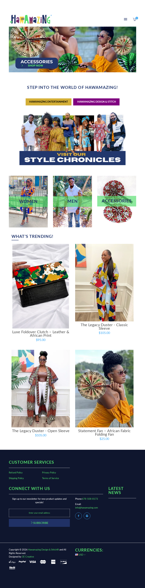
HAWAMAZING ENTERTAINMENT (48, 102)
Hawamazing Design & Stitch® (43, 550)
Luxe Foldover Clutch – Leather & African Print (40, 333)
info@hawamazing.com (86, 508)
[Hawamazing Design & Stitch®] (31, 19)
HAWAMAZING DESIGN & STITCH (96, 102)
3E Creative (28, 557)
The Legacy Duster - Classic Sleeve (104, 326)
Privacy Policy (49, 473)
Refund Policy (16, 473)
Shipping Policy (16, 478)
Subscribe (40, 523)
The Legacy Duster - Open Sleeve (40, 431)
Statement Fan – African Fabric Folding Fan (104, 432)
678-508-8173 (90, 499)
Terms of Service (50, 478)
